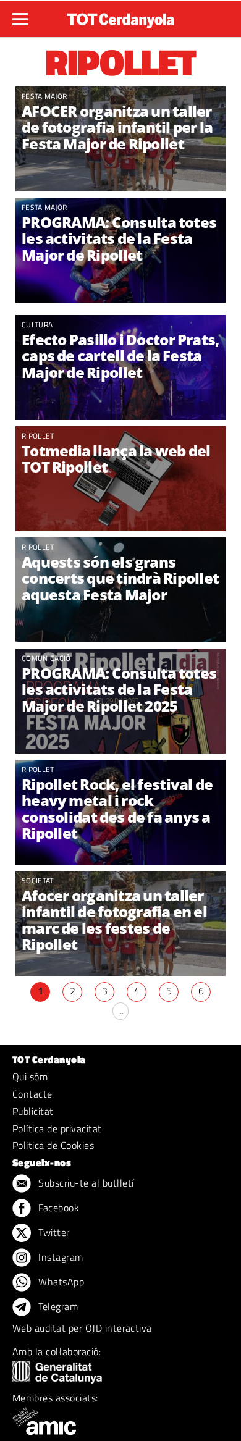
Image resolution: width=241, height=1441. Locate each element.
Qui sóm (30, 1076)
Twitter (53, 1232)
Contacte (32, 1093)
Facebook (57, 1207)
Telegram (57, 1306)
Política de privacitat (57, 1128)
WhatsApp (60, 1281)
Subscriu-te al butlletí (85, 1182)
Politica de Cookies (53, 1145)
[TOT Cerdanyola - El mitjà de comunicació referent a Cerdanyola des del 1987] (120, 17)
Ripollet (38, 436)
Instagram (59, 1257)
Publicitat (33, 1111)
